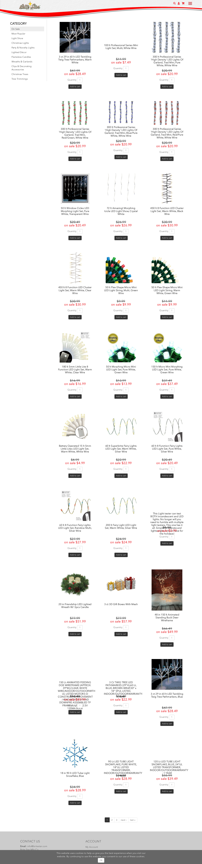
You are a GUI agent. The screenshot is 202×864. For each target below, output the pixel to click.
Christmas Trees (20, 74)
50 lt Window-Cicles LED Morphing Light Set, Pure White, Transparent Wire (75, 211)
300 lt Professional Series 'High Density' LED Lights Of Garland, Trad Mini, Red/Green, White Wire (75, 133)
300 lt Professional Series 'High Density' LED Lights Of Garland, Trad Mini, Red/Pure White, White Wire (167, 133)
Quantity (72, 79)
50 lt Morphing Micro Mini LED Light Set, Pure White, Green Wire (121, 369)
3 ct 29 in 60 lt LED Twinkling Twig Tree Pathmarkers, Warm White (75, 59)
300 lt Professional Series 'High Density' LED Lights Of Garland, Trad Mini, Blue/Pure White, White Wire (121, 131)
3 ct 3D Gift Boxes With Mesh (121, 604)
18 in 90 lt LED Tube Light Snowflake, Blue (75, 774)
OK (101, 860)
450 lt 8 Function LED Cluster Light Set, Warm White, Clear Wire (75, 290)
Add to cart (75, 86)
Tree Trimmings (20, 78)
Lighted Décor (19, 52)
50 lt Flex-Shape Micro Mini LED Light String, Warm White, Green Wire (167, 290)
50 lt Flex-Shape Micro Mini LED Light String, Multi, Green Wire (121, 290)
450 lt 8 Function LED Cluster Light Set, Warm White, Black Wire (167, 211)
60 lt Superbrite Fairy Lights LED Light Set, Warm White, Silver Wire (121, 448)
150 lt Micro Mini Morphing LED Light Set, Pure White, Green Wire (166, 369)
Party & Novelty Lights (23, 47)
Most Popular (18, 33)
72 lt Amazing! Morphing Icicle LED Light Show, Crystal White (121, 211)
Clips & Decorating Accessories (22, 68)
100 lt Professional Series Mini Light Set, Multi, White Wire (121, 47)
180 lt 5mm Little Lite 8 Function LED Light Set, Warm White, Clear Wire (75, 369)
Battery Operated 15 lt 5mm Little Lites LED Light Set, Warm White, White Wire (75, 448)
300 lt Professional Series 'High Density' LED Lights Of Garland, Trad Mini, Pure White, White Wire (167, 61)
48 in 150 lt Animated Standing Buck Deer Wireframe (167, 617)
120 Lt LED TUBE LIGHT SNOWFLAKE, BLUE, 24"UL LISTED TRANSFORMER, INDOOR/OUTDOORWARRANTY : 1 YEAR (169, 767)
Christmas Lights (20, 43)
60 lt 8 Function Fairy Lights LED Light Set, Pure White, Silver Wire (167, 448)
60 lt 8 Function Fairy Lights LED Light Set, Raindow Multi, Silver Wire (75, 528)
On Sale (16, 29)
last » (132, 820)
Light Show (17, 38)
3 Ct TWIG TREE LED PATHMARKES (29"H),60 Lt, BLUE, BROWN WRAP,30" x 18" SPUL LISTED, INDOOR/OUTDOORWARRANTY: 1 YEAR (123, 689)
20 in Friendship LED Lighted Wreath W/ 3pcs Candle (75, 606)
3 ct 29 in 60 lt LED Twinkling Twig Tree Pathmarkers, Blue (167, 695)
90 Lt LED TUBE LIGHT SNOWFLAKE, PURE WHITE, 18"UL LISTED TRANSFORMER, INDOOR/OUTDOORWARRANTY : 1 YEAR (123, 769)
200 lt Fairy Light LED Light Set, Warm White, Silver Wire (121, 526)
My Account (91, 847)
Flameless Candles (21, 56)
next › (124, 820)
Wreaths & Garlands (22, 61)
